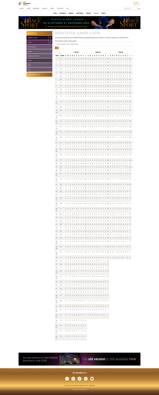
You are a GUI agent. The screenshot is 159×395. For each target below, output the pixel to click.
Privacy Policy (85, 385)
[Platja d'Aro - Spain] (79, 22)
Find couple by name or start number (65, 41)
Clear (57, 48)
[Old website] (79, 359)
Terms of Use (77, 385)
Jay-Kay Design (83, 389)
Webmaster (92, 385)
